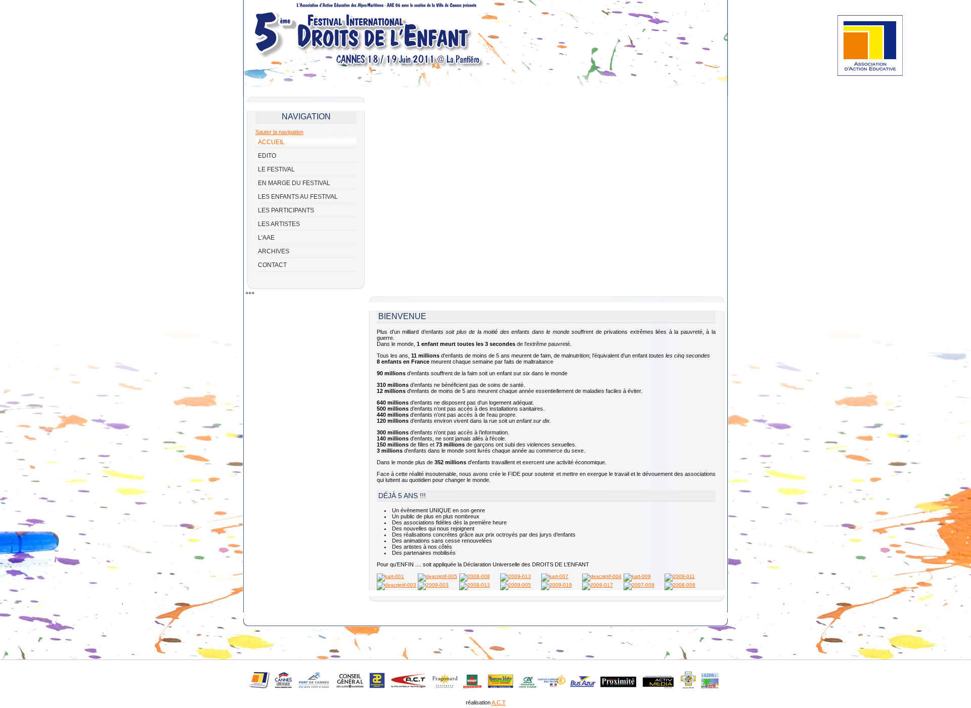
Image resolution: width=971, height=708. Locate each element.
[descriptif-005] (437, 576)
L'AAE (266, 237)
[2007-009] (639, 585)
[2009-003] (433, 585)
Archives (273, 251)
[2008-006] (680, 585)
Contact (272, 265)
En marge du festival (294, 183)
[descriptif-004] (602, 576)
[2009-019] (556, 585)
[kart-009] (637, 576)
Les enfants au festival (298, 196)
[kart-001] (390, 576)
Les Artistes (279, 224)
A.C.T (499, 702)
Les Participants (286, 210)
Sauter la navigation (279, 132)
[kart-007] (554, 576)
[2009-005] (515, 585)
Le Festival (276, 169)
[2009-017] (597, 585)
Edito (267, 155)
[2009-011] (680, 576)
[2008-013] (474, 585)
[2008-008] (474, 576)
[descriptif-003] (396, 585)
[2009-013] (515, 576)
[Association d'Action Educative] (870, 74)
